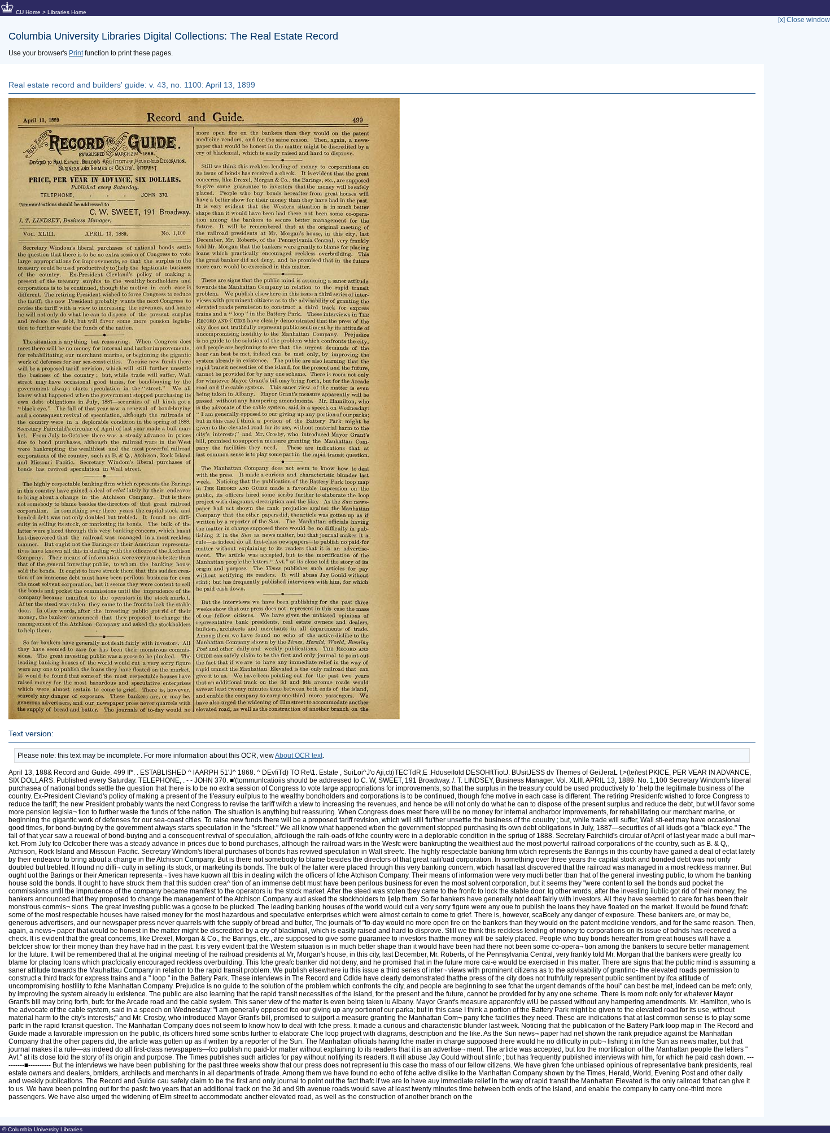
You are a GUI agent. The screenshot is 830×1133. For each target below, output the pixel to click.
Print (76, 53)
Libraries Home (66, 12)
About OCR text (298, 755)
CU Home (28, 12)
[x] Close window (804, 20)
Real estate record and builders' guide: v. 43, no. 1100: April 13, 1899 (131, 84)
